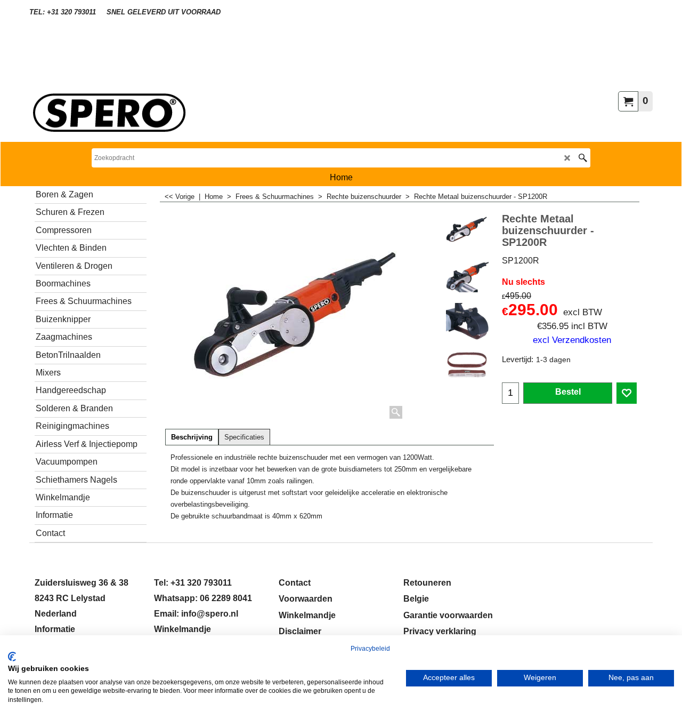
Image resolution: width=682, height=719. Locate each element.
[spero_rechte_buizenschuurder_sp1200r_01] (467, 274)
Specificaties (244, 437)
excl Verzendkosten (572, 339)
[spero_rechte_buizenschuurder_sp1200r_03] (467, 320)
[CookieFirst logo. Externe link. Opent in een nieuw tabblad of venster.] (12, 656)
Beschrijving (192, 437)
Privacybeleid (370, 648)
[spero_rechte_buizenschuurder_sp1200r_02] (467, 365)
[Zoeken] (582, 157)
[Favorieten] (626, 393)
